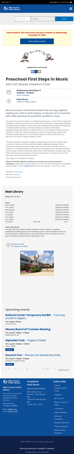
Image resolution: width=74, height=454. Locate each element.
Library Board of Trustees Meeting (27, 329)
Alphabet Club (25, 340)
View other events (37, 41)
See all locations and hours (36, 388)
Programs (57, 395)
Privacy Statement (61, 426)
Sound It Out (32, 355)
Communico (50, 448)
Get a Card (53, 2)
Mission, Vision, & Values (61, 403)
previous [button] (9, 222)
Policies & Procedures (58, 417)
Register (10, 350)
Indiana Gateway (60, 412)
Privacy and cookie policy (28, 448)
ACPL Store (5, 2)
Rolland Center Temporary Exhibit (35, 316)
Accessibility (41, 448)
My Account (65, 2)
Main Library (22, 99)
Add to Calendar (23, 95)
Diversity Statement (61, 423)
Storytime (16, 174)
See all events (63, 370)
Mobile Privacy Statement (59, 431)
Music (19, 177)
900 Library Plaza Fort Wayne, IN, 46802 (19, 245)
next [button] (66, 222)
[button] (70, 9)
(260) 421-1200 (12, 411)
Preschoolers (18, 172)
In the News (58, 409)
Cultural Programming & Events (60, 388)
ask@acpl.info (29, 166)
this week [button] (36, 222)
